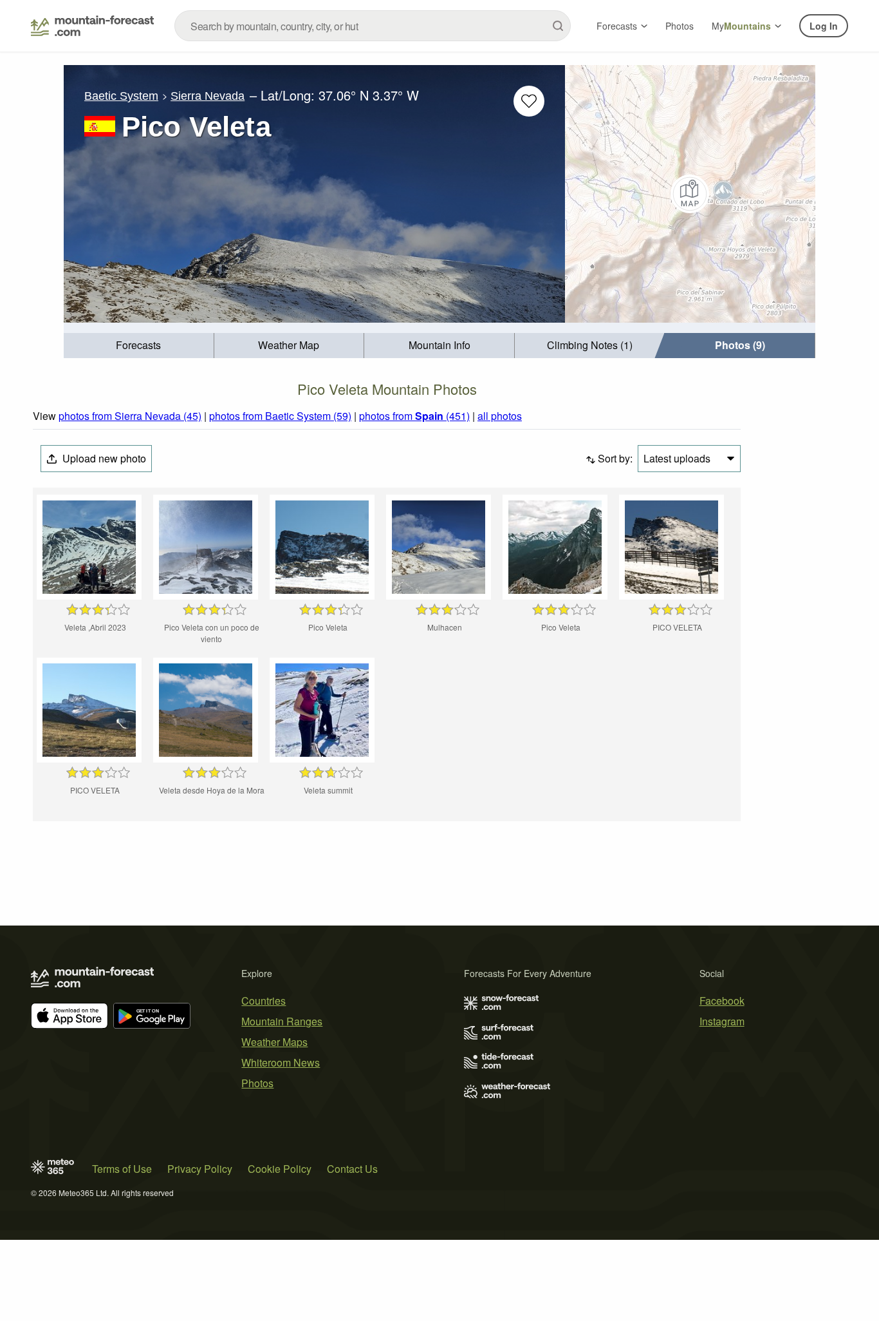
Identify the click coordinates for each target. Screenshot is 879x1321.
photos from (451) (414, 415)
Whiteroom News (280, 1062)
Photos (679, 25)
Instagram (722, 1021)
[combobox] (372, 25)
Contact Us (352, 1168)
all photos (499, 415)
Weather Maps (274, 1041)
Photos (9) (740, 344)
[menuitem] (139, 345)
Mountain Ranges (281, 1021)
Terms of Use (122, 1168)
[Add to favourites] (529, 101)
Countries (263, 1000)
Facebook (722, 1000)
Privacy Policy (199, 1168)
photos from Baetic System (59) (280, 415)
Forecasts (617, 25)
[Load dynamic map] (690, 194)
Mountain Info (439, 344)
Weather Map (288, 344)
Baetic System (121, 96)
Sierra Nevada (208, 96)
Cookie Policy (279, 1168)
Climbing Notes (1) (590, 344)
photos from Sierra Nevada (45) (130, 415)
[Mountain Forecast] (92, 25)
